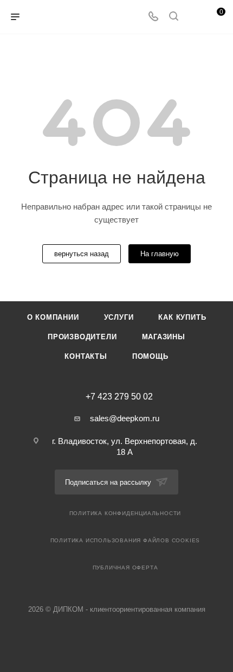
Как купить (182, 317)
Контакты (85, 356)
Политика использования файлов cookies (125, 540)
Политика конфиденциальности (125, 513)
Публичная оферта (125, 567)
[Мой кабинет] (194, 17)
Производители (82, 337)
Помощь (150, 356)
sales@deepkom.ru (124, 418)
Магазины (163, 337)
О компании (53, 317)
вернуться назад (81, 254)
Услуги (119, 317)
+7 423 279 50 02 (119, 396)
